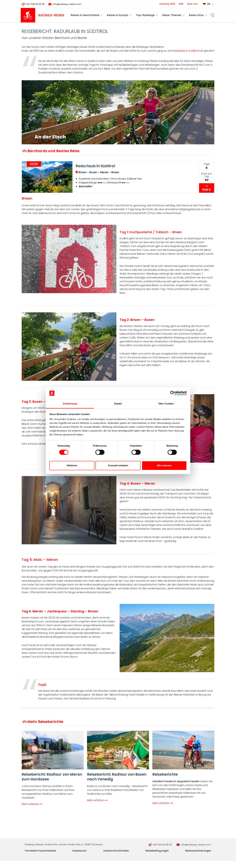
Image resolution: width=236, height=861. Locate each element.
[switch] (100, 452)
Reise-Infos (196, 15)
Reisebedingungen (157, 850)
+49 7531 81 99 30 (35, 4)
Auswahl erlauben (118, 465)
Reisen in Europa (117, 15)
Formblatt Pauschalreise (40, 850)
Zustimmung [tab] (70, 403)
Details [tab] (118, 403)
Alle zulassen (164, 465)
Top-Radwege (145, 15)
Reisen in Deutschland (85, 15)
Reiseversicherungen (198, 850)
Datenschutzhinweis (116, 850)
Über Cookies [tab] (166, 403)
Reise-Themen (171, 15)
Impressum (79, 850)
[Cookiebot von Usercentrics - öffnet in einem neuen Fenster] (173, 393)
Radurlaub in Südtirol (185, 51)
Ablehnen (71, 465)
